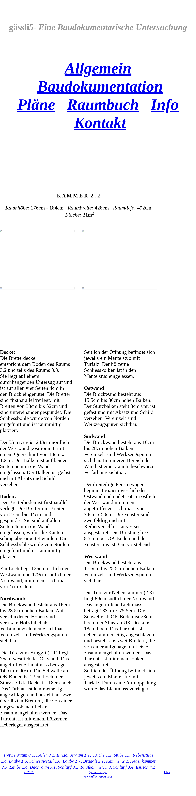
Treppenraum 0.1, (19, 755)
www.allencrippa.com (98, 776)
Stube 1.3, (123, 755)
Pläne (36, 104)
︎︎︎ (14, 196)
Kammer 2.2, (117, 761)
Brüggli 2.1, (94, 761)
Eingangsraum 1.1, (74, 755)
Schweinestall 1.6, (45, 761)
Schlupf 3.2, (68, 767)
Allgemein (98, 68)
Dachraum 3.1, (43, 767)
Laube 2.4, (19, 767)
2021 (29, 772)
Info (165, 104)
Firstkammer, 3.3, (96, 767)
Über (167, 772)
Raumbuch (103, 104)
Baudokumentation (100, 86)
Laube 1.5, (18, 761)
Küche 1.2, (103, 755)
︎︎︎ (143, 196)
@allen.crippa (98, 772)
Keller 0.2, (45, 755)
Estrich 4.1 (145, 767)
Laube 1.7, (72, 761)
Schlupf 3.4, (124, 767)
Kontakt (100, 122)
